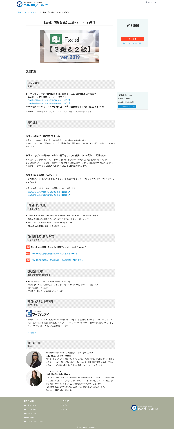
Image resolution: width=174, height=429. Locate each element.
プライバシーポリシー (34, 421)
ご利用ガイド (31, 405)
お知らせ (65, 409)
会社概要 (32, 332)
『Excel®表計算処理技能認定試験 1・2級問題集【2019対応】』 (57, 260)
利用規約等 (30, 417)
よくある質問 (31, 409)
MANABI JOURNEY (36, 5)
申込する (132, 38)
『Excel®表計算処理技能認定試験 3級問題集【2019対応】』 (56, 253)
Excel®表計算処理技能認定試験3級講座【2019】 (48, 100)
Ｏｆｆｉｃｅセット (31, 12)
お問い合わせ (31, 413)
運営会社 (65, 405)
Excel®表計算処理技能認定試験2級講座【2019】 (48, 103)
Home (19, 12)
